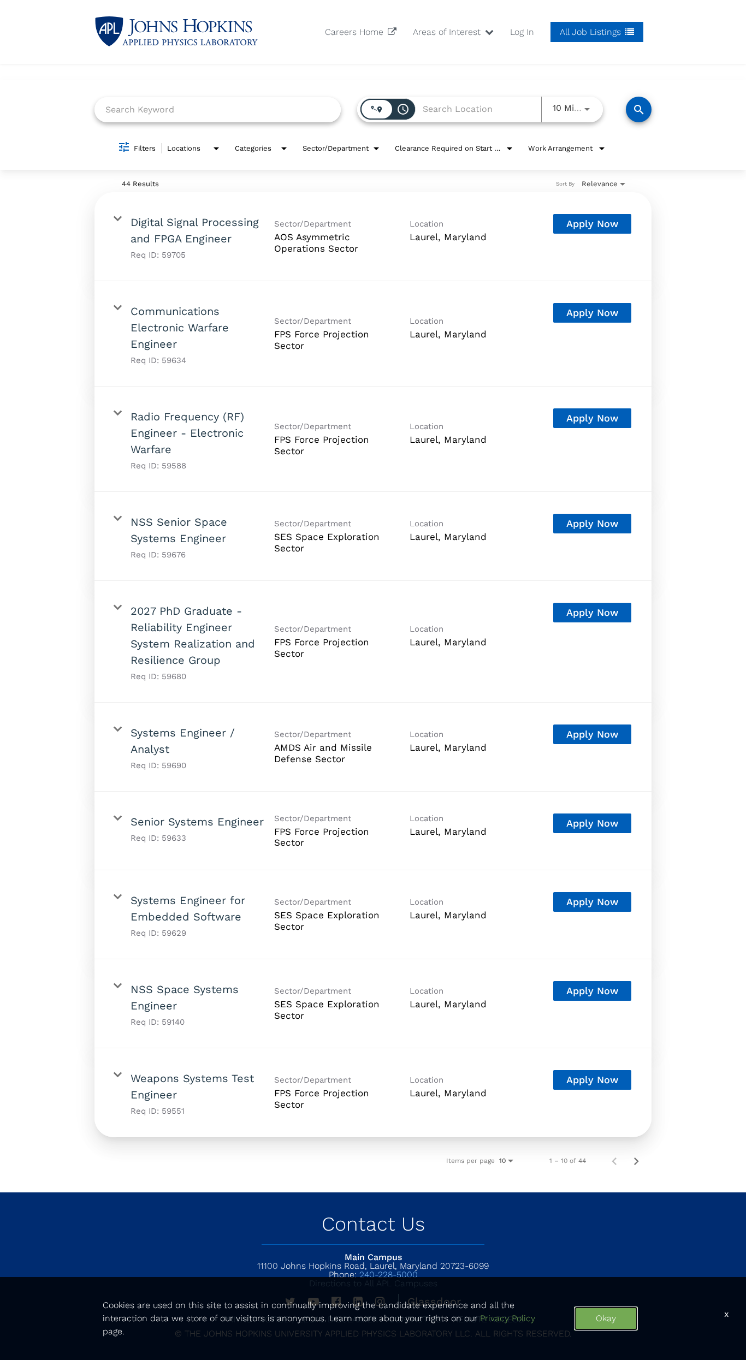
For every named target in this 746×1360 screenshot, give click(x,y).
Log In (522, 32)
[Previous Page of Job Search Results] (614, 1161)
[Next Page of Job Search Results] (636, 1161)
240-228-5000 (373, 1274)
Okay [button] (606, 1318)
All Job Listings (592, 32)
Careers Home (355, 32)
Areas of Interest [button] (448, 32)
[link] (373, 236)
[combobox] (217, 109)
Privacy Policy (507, 1318)
